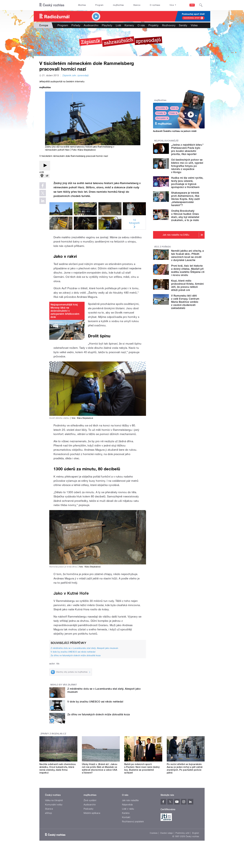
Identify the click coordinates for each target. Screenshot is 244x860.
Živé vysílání (161, 118)
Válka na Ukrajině (54, 800)
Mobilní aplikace (92, 813)
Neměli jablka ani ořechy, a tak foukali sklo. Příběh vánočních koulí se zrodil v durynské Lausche (187, 255)
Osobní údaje (166, 833)
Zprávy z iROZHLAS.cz (53, 733)
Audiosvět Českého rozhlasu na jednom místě (174, 131)
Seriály (183, 25)
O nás (141, 25)
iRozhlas (82, 5)
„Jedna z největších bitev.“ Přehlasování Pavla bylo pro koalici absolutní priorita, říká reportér (187, 149)
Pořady (75, 25)
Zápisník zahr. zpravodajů (75, 75)
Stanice (136, 5)
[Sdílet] (47, 176)
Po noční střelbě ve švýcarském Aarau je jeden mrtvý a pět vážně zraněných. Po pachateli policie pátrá (185, 768)
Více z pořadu (162, 246)
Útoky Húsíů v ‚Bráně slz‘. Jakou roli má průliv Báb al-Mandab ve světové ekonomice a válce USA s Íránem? (99, 768)
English (195, 833)
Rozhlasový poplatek (133, 821)
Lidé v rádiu (128, 808)
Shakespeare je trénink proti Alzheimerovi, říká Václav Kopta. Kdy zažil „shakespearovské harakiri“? (185, 199)
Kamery (129, 25)
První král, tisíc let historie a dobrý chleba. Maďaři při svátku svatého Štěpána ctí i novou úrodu (187, 270)
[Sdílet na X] (42, 193)
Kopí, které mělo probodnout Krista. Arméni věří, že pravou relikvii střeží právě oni (187, 285)
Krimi (173, 108)
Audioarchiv (91, 25)
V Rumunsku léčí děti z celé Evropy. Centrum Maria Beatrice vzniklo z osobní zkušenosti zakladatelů (185, 302)
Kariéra (125, 813)
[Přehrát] (44, 166)
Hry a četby (160, 108)
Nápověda (127, 804)
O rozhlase (155, 5)
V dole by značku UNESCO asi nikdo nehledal (73, 652)
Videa (194, 25)
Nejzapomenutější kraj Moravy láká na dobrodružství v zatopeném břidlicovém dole (65, 310)
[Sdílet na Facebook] (42, 185)
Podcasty (88, 808)
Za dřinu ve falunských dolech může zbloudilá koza (76, 655)
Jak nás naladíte (130, 800)
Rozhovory (169, 25)
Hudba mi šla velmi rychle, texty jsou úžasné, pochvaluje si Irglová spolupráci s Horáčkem (187, 182)
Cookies (153, 833)
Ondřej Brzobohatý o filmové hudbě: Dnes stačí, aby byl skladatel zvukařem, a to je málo (185, 215)
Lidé (118, 25)
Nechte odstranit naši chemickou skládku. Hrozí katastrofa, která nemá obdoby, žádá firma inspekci (57, 768)
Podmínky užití (182, 833)
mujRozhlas (118, 5)
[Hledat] (201, 5)
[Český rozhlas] (51, 5)
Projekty (153, 25)
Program (99, 5)
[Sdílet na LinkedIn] (42, 200)
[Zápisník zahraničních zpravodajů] (122, 42)
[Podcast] (41, 176)
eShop (48, 813)
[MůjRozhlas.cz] (45, 87)
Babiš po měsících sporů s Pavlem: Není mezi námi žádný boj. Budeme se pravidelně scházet (142, 768)
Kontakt (126, 817)
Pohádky (159, 113)
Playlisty (107, 25)
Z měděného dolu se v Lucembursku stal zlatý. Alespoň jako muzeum (84, 648)
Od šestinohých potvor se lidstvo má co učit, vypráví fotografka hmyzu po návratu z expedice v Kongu (187, 166)
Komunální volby (53, 804)
